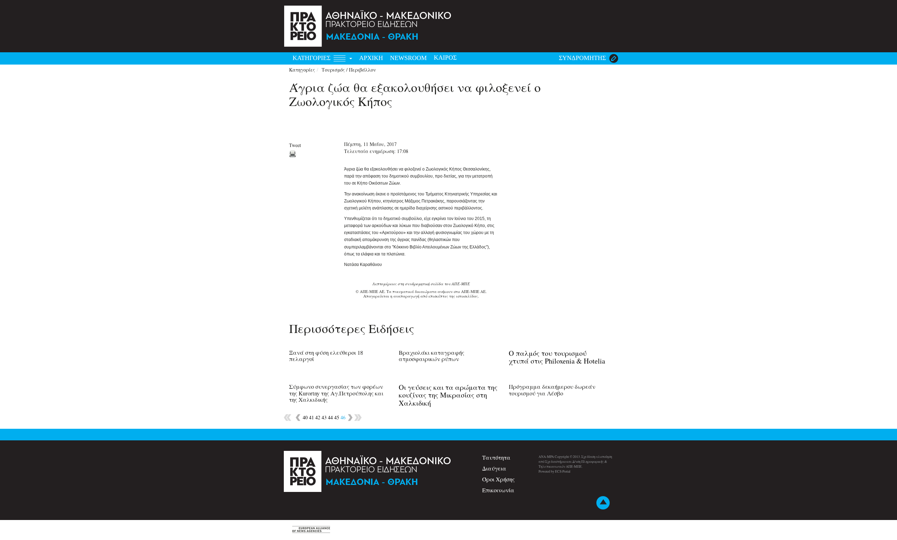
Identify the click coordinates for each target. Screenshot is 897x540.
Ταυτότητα (496, 457)
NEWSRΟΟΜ (408, 57)
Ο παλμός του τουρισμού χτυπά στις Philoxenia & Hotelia (557, 357)
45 (336, 417)
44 (330, 417)
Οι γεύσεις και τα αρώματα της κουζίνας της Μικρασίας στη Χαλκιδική (448, 394)
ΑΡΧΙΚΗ (371, 57)
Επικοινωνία (498, 490)
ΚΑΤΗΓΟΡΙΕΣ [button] (312, 57)
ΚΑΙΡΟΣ (445, 57)
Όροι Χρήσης (498, 479)
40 (305, 417)
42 (317, 417)
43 (324, 417)
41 (311, 417)
